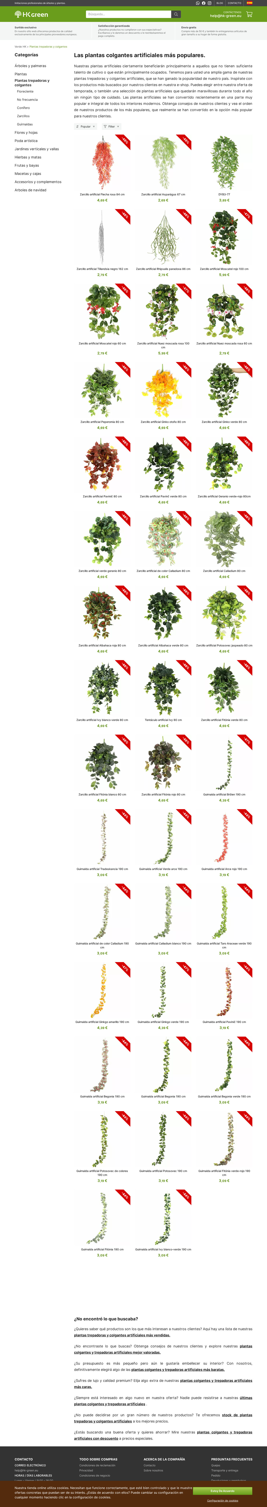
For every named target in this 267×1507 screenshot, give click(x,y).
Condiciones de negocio (94, 1475)
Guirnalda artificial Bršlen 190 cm (224, 794)
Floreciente (25, 91)
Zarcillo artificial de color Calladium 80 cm (163, 570)
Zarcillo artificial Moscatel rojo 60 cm (102, 343)
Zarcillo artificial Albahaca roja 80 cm (102, 645)
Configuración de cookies (222, 1500)
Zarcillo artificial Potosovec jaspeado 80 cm (224, 645)
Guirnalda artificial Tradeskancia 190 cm (102, 869)
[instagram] (209, 3)
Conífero (23, 108)
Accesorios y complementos (38, 182)
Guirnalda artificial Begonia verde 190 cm (224, 1096)
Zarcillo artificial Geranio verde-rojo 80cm (224, 496)
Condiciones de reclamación (97, 1465)
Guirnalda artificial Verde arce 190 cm (163, 869)
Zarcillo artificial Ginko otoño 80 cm (163, 421)
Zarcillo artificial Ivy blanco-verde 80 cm (102, 720)
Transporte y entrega (224, 1470)
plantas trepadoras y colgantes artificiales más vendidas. (122, 1335)
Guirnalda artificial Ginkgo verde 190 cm (163, 1022)
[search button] (176, 14)
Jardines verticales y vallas (37, 149)
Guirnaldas (25, 124)
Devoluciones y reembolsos (228, 1480)
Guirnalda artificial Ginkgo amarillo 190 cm (102, 1022)
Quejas (215, 1465)
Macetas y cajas (28, 174)
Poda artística (26, 141)
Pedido (215, 1475)
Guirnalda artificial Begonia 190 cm (102, 1096)
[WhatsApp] (198, 3)
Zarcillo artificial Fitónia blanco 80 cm (102, 794)
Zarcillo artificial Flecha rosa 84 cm (102, 194)
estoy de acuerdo (223, 1491)
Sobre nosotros (153, 1470)
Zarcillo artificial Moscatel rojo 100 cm (224, 268)
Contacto (234, 3)
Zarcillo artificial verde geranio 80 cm (102, 570)
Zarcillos (23, 116)
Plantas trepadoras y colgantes (32, 82)
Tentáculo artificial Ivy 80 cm (163, 720)
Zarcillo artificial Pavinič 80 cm (102, 496)
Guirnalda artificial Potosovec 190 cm (163, 1171)
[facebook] (204, 3)
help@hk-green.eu (225, 16)
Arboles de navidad (30, 190)
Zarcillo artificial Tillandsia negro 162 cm (102, 268)
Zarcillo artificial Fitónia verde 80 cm (224, 720)
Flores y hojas (26, 132)
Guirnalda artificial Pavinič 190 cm (224, 1022)
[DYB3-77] (224, 163)
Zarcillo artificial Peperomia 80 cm (102, 421)
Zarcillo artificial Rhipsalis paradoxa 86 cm (163, 268)
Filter (111, 126)
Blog (220, 3)
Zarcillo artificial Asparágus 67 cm (163, 194)
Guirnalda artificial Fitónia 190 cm (102, 1249)
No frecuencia (27, 100)
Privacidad (86, 1470)
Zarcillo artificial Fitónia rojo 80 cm (163, 794)
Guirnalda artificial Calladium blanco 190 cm (163, 943)
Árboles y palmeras (30, 66)
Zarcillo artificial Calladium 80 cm (224, 570)
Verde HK (20, 8)
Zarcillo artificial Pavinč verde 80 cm (163, 496)
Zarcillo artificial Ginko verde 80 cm (224, 421)
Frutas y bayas (27, 165)
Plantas (21, 74)
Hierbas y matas (28, 157)
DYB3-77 (224, 194)
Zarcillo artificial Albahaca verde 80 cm (163, 645)
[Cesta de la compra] (249, 14)
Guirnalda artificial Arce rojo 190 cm (224, 869)
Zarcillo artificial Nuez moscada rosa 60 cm (224, 343)
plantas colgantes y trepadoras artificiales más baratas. (178, 1370)
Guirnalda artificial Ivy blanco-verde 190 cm (163, 1249)
